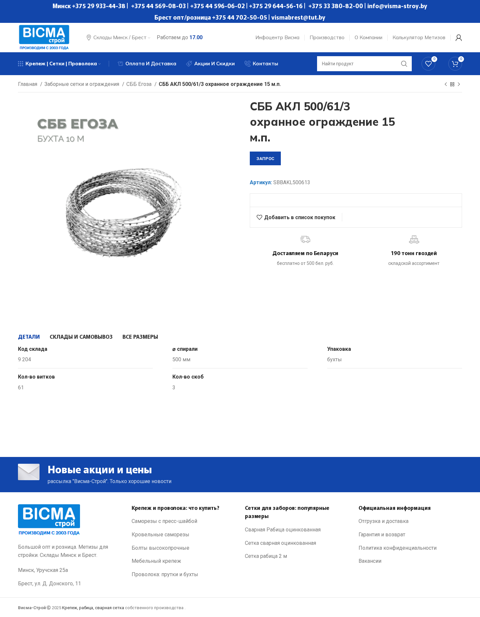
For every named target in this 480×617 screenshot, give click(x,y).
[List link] (183, 521)
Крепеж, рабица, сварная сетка (93, 607)
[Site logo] (44, 37)
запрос (265, 158)
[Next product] (459, 84)
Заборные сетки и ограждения (82, 84)
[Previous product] (445, 84)
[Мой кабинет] (458, 37)
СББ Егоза (139, 84)
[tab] (29, 336)
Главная (28, 84)
